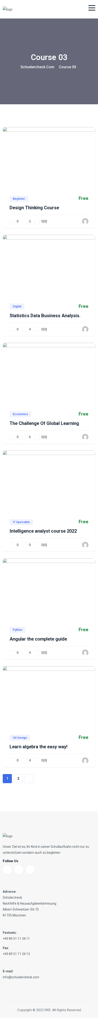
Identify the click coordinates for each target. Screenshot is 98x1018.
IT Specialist (21, 522)
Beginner (19, 198)
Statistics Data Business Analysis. (45, 315)
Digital (17, 306)
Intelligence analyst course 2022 (43, 531)
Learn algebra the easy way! (38, 746)
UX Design (20, 737)
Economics (20, 414)
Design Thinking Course (34, 207)
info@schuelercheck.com (21, 977)
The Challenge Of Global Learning (44, 423)
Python (17, 629)
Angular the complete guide (38, 639)
